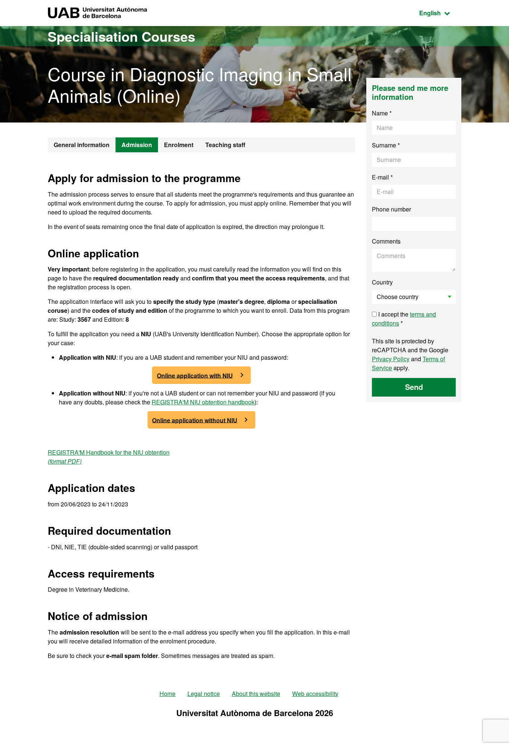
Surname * (386, 145)
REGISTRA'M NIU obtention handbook (203, 402)
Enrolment (178, 144)
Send (414, 386)
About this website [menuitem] (256, 693)
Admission (136, 144)
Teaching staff (225, 144)
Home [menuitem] (167, 693)
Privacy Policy (391, 359)
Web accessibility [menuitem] (315, 693)
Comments (386, 241)
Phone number (391, 209)
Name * (382, 113)
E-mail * (382, 177)
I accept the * (404, 318)
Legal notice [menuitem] (203, 693)
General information (82, 144)
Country (382, 282)
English (440, 12)
